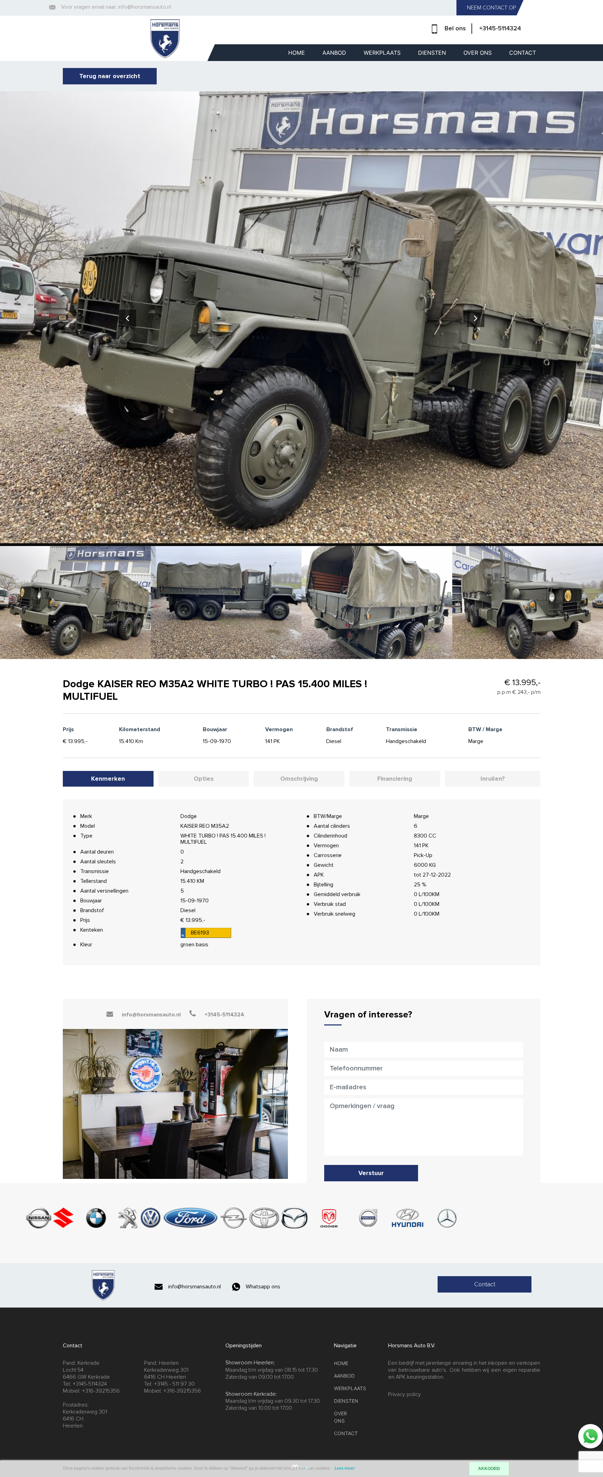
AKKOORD (489, 1468)
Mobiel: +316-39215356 (91, 1390)
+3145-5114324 (500, 28)
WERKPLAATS (382, 52)
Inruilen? (493, 778)
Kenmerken (108, 778)
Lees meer (345, 1468)
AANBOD (334, 52)
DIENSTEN (432, 52)
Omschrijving (299, 778)
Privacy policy (404, 1394)
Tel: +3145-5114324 (85, 1383)
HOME (296, 52)
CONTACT (522, 52)
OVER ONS (477, 52)
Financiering (394, 778)
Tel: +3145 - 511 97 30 (169, 1383)
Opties (204, 778)
